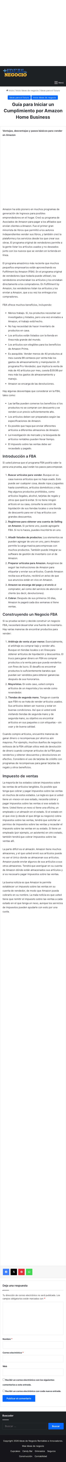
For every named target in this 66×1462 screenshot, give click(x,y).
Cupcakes (15, 1451)
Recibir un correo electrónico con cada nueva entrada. (33, 1391)
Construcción (25, 1456)
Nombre (7, 1339)
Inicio (11, 90)
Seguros (51, 1451)
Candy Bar (27, 1451)
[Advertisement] (33, 33)
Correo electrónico (13, 1352)
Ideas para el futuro (50, 90)
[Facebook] (6, 1272)
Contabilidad (41, 1456)
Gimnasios (40, 1451)
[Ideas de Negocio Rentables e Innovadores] (15, 72)
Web (5, 1366)
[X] (14, 1272)
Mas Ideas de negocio (33, 1446)
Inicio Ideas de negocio (27, 90)
